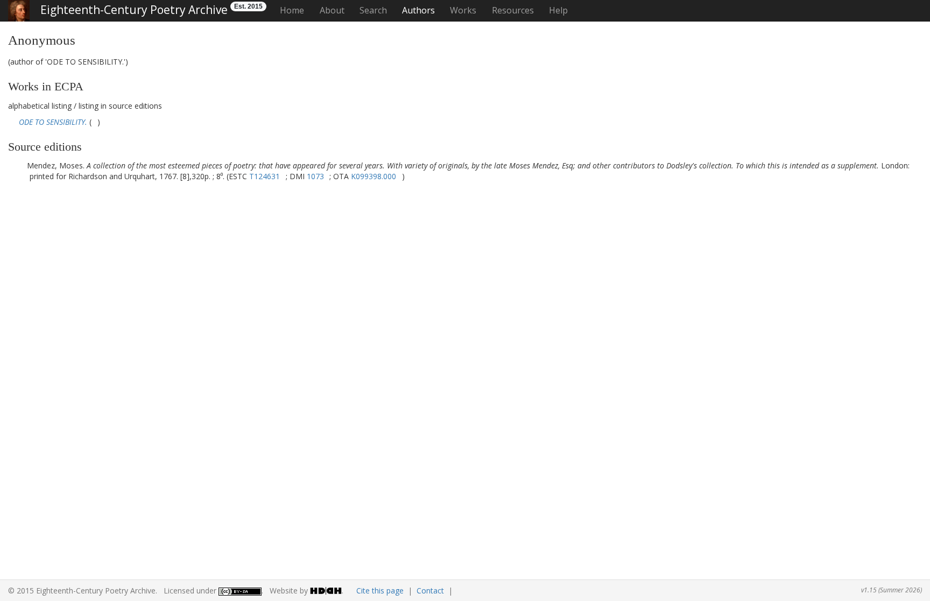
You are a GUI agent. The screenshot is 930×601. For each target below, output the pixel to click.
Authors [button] (418, 10)
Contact (430, 590)
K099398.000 (373, 176)
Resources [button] (513, 10)
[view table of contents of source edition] (94, 122)
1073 (315, 176)
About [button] (332, 10)
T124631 (264, 176)
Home (292, 10)
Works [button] (463, 10)
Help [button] (558, 10)
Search (373, 10)
